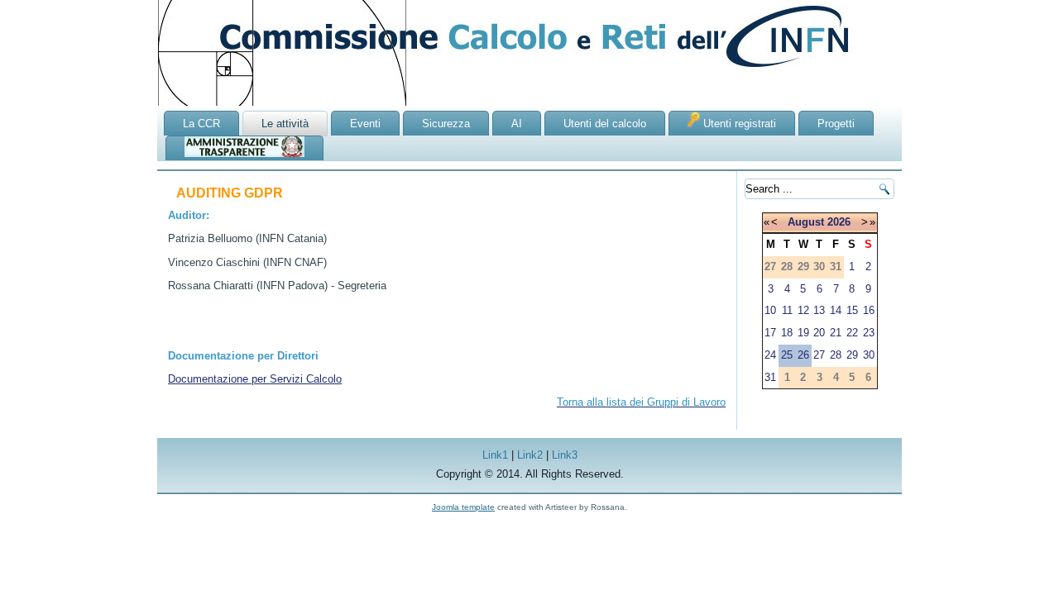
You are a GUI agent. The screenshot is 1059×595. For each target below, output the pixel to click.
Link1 (495, 455)
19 (803, 332)
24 (770, 355)
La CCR (201, 123)
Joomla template (463, 507)
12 (803, 310)
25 (787, 355)
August (806, 222)
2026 (839, 222)
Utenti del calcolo (604, 123)
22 (852, 332)
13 (819, 310)
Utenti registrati (738, 123)
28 (835, 355)
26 (803, 355)
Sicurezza (446, 123)
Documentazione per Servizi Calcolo (255, 379)
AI (516, 123)
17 (770, 332)
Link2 (530, 455)
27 (819, 355)
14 (835, 310)
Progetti (836, 123)
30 (869, 355)
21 (835, 332)
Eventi (365, 123)
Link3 (564, 455)
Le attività (285, 123)
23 (869, 332)
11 (787, 310)
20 (819, 332)
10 (770, 310)
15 (852, 310)
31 (770, 377)
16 (869, 310)
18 (787, 332)
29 (852, 355)
